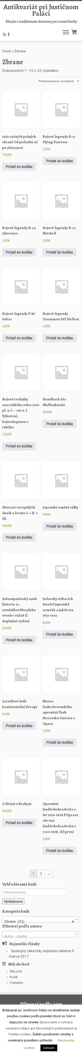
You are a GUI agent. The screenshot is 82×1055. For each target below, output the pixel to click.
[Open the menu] (66, 32)
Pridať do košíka (19, 166)
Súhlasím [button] (49, 1048)
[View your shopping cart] (74, 31)
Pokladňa (16, 983)
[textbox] (40, 936)
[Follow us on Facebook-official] (9, 34)
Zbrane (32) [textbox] (39, 921)
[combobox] (40, 919)
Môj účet (16, 971)
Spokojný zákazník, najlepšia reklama (41, 951)
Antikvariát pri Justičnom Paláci (41, 10)
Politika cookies (20, 1034)
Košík (14, 977)
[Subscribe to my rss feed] (5, 34)
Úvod (6, 51)
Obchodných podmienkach (55, 1028)
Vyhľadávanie (13, 901)
